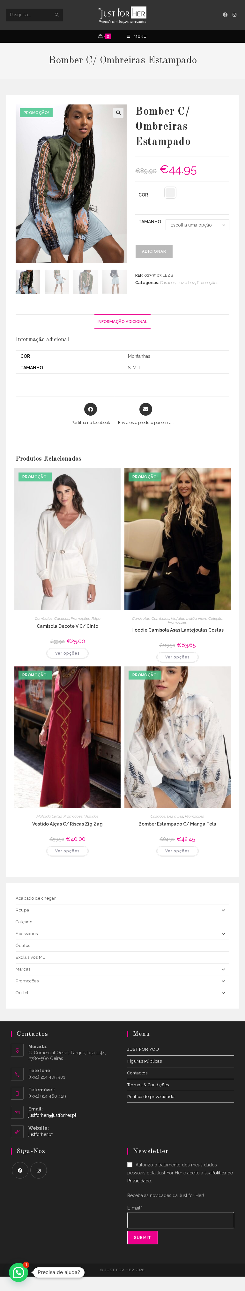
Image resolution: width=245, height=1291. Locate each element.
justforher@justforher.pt (52, 1115)
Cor (143, 194)
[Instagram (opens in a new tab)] (234, 14)
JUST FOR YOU (143, 1049)
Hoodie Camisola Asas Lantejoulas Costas (177, 630)
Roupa (22, 910)
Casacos (167, 282)
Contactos (137, 1073)
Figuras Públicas (144, 1061)
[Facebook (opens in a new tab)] (225, 14)
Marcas (23, 969)
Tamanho (149, 221)
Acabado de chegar (36, 898)
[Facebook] (20, 1170)
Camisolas (44, 618)
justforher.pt (40, 1134)
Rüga (96, 618)
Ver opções (67, 653)
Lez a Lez (186, 282)
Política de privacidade (150, 1096)
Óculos (23, 945)
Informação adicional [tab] (122, 321)
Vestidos (91, 816)
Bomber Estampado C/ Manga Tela (177, 823)
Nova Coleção (210, 618)
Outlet (22, 992)
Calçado (24, 921)
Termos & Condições (148, 1084)
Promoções (207, 282)
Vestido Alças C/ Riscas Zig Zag (67, 823)
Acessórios (27, 933)
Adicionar (154, 251)
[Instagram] (38, 1170)
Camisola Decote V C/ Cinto (67, 626)
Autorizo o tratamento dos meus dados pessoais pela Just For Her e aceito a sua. (180, 1172)
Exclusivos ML (30, 957)
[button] (118, 113)
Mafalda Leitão (184, 618)
